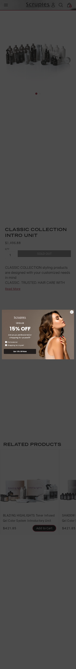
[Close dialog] (71, 312)
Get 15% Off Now (20, 351)
